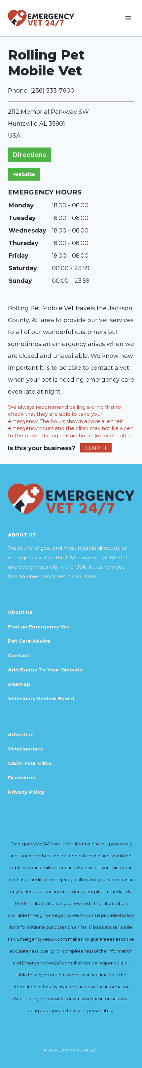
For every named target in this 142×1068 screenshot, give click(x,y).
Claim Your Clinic (30, 763)
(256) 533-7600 (52, 90)
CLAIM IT (96, 448)
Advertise (21, 734)
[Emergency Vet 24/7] (41, 18)
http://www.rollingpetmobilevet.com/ (24, 174)
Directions (29, 154)
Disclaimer (22, 777)
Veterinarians (26, 749)
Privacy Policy (26, 792)
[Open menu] (128, 18)
